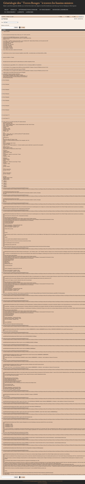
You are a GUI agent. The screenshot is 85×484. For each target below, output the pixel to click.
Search (8, 16)
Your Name (45, 482)
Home (4, 16)
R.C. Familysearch (9, 12)
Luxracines (29, 12)
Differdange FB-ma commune (28, 9)
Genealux (13, 9)
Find (61, 16)
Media (68, 16)
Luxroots (20, 12)
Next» (23, 27)
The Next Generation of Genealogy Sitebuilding (38, 481)
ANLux (6, 9)
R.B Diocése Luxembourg (60, 9)
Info (74, 16)
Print (76, 18)
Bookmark (81, 18)
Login (12, 16)
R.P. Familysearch (44, 9)
